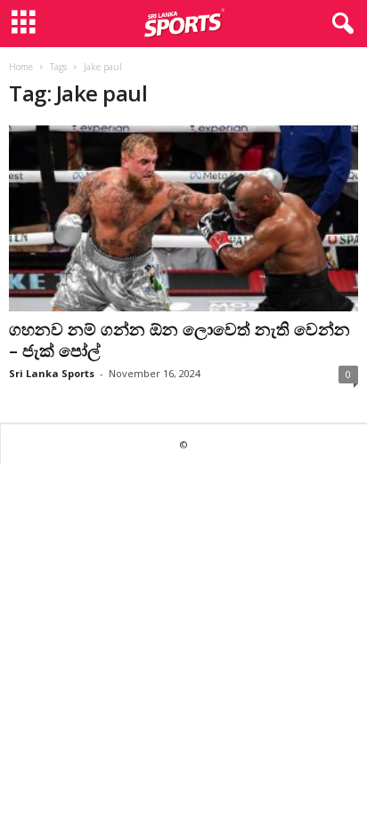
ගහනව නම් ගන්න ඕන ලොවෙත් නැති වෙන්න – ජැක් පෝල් (179, 340)
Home (21, 66)
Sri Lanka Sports (51, 373)
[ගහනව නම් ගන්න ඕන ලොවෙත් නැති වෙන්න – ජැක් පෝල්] (183, 218)
